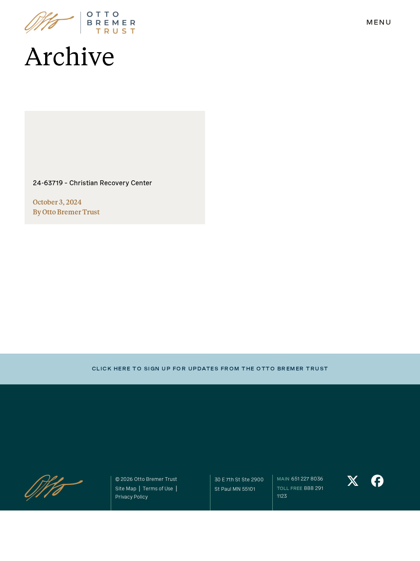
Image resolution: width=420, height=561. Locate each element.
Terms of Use (158, 488)
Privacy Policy (131, 497)
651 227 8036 (307, 479)
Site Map (125, 488)
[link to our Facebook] (377, 483)
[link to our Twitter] (353, 483)
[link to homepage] (80, 22)
